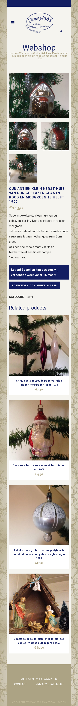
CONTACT (20, 684)
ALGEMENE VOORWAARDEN (39, 679)
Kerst (29, 296)
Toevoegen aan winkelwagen (34, 285)
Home (13, 53)
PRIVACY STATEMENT (50, 684)
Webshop (25, 53)
